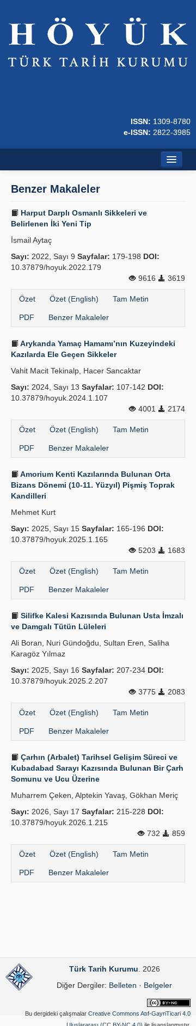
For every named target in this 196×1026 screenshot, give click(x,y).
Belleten (123, 985)
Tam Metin (131, 298)
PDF (26, 317)
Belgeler (158, 985)
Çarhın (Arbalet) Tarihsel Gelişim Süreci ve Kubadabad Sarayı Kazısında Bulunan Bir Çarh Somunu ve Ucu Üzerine (97, 768)
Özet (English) (74, 298)
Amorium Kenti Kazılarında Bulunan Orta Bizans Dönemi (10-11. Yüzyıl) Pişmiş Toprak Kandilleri (93, 485)
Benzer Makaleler (78, 317)
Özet (27, 298)
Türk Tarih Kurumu (103, 968)
